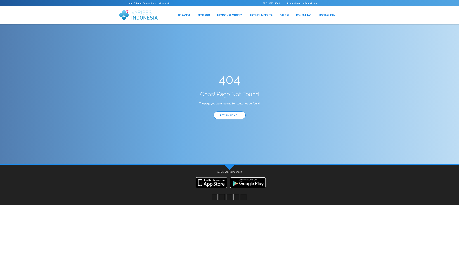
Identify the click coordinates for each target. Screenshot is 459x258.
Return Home (228, 115)
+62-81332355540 (270, 3)
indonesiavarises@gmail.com (302, 3)
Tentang (203, 15)
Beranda (184, 15)
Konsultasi (304, 15)
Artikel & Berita (261, 15)
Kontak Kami (327, 15)
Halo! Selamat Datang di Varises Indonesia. (149, 3)
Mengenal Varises (230, 15)
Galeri (284, 15)
